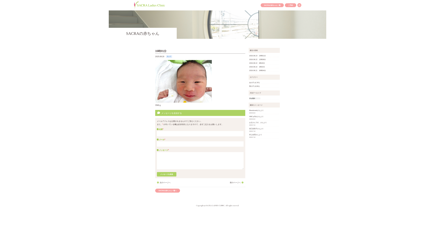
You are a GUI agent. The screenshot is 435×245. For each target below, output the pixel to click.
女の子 (251, 82)
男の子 (251, 86)
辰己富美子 (253, 129)
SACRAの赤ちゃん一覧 (272, 5)
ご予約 (290, 5)
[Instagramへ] (299, 5)
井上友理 (252, 135)
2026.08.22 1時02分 (257, 67)
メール (162, 140)
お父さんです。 (254, 122)
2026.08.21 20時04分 (257, 70)
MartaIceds (253, 110)
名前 (161, 129)
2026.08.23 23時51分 (257, 56)
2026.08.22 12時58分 (257, 59)
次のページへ (165, 183)
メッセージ (164, 150)
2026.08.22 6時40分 (257, 63)
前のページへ (235, 183)
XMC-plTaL (253, 116)
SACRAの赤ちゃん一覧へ (167, 190)
